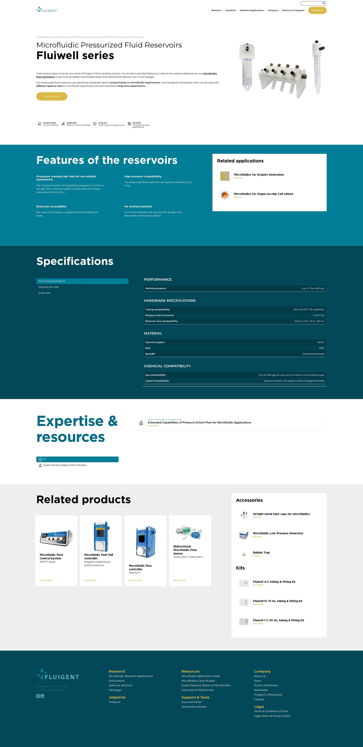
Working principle (49, 287)
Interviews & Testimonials (198, 690)
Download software (194, 706)
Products (114, 702)
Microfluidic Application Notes (201, 676)
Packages (115, 690)
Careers (259, 699)
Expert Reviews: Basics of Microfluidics (206, 685)
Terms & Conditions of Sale (271, 711)
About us (260, 676)
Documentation (192, 702)
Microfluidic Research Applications (131, 676)
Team (257, 680)
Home (39, 37)
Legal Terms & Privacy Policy (272, 716)
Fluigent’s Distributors (268, 694)
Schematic (45, 293)
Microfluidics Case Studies (198, 680)
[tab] (82, 281)
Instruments (116, 680)
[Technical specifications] (235, 330)
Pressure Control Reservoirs (91, 37)
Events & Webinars (266, 685)
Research (48, 37)
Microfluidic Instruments (66, 37)
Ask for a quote (51, 96)
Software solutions (120, 685)
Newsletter (261, 690)
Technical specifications (52, 281)
